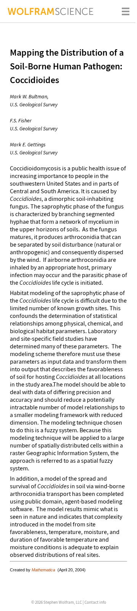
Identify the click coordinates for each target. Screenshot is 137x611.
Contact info (95, 602)
